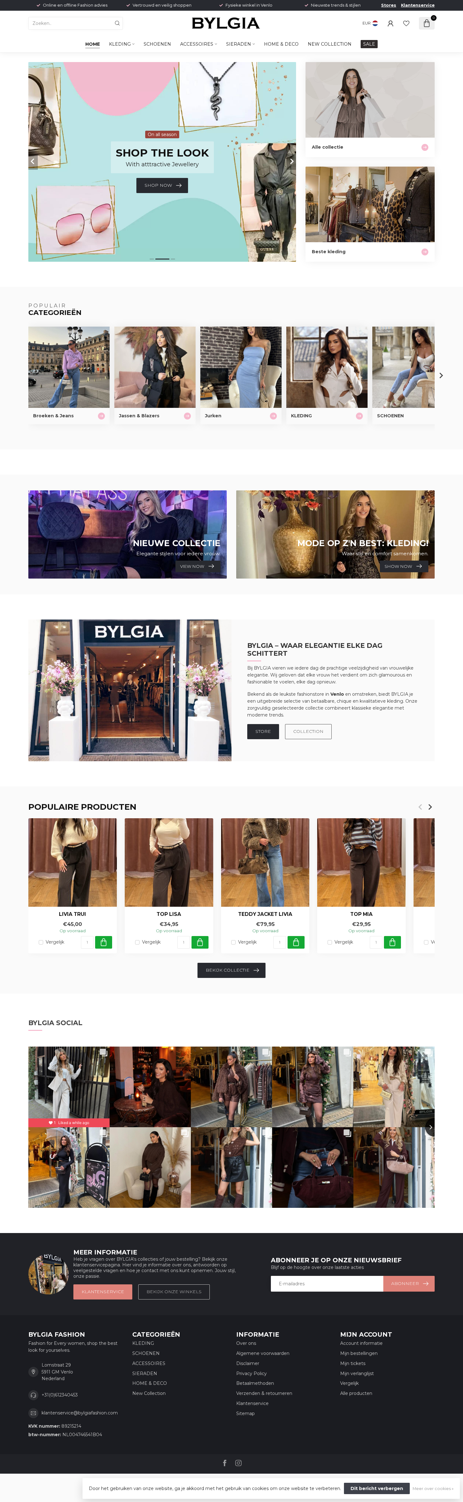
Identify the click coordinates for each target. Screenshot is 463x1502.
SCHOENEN (157, 44)
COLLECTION (308, 731)
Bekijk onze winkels (174, 1291)
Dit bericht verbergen (377, 1488)
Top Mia (361, 914)
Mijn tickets (352, 1363)
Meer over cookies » (433, 1488)
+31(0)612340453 (60, 1395)
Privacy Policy (251, 1373)
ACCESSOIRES (196, 44)
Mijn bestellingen (359, 1353)
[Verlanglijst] (406, 23)
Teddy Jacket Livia (265, 914)
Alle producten (356, 1393)
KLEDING (120, 44)
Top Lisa (169, 914)
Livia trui (72, 914)
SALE (369, 44)
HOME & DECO (281, 44)
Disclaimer (247, 1363)
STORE (263, 731)
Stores (388, 5)
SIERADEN (238, 44)
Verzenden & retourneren (264, 1393)
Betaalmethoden (255, 1383)
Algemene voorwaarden (262, 1353)
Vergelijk (55, 942)
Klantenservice (418, 5)
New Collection (330, 44)
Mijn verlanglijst (357, 1373)
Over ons (246, 1343)
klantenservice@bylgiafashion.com (80, 1413)
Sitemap (245, 1413)
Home (92, 44)
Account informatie (361, 1343)
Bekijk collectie (227, 970)
